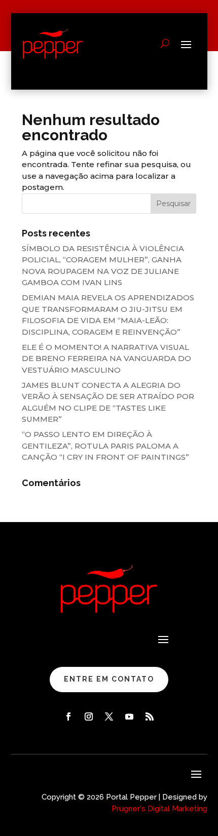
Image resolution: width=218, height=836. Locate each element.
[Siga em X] (109, 716)
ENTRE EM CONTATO (109, 679)
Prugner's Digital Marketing (159, 808)
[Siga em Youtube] (129, 716)
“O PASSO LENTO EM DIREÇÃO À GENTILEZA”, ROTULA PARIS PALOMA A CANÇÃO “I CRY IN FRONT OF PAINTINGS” (105, 445)
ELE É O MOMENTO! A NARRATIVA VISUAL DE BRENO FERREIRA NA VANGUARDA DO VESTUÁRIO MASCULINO (106, 358)
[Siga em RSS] (149, 716)
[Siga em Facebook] (68, 716)
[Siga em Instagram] (89, 716)
